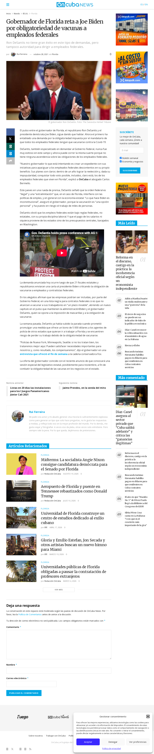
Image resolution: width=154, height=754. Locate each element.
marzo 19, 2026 (56, 554)
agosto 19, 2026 (70, 474)
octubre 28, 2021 (41, 54)
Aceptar (88, 741)
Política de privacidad (111, 748)
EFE (46, 527)
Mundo (17, 13)
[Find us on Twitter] (12, 749)
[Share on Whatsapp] (10, 146)
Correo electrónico (17, 678)
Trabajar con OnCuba (56, 735)
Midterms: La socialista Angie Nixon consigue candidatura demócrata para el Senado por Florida (74, 464)
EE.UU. (25, 13)
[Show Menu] (7, 4)
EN (146, 4)
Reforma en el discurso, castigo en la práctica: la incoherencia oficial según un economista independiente (126, 272)
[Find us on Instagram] (20, 749)
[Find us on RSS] (30, 749)
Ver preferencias (137, 741)
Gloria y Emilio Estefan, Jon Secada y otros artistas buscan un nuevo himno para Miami (74, 545)
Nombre (11, 664)
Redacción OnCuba (53, 474)
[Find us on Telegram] (25, 749)
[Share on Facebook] (10, 132)
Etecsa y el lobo (132, 345)
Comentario (13, 627)
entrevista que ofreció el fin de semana (44, 354)
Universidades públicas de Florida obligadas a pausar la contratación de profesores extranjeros (73, 572)
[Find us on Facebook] (7, 749)
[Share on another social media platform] (10, 160)
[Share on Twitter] (10, 139)
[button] (147, 716)
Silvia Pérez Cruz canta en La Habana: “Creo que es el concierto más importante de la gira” (136, 519)
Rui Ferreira (22, 54)
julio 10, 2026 (69, 500)
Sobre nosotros (36, 735)
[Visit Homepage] (75, 5)
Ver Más (59, 589)
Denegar (112, 741)
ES (141, 4)
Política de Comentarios (30, 614)
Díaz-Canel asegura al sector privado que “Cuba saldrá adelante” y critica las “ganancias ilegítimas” (125, 427)
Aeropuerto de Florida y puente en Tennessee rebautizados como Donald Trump (74, 491)
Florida (34, 13)
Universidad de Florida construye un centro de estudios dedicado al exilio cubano (72, 518)
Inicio (8, 13)
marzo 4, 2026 (69, 581)
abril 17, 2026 (55, 527)
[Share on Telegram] (10, 153)
